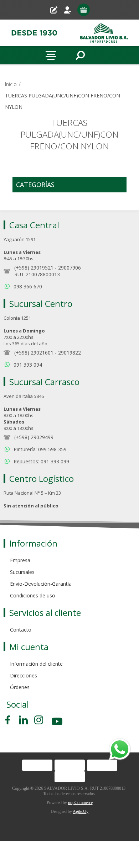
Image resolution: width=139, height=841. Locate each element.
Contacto (20, 629)
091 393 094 (28, 364)
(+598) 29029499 (33, 437)
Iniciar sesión (70, 10)
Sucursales (22, 572)
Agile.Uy (80, 811)
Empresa (20, 560)
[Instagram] (38, 719)
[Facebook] (8, 719)
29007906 (69, 267)
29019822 (69, 352)
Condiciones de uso (32, 595)
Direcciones (23, 675)
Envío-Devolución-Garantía (41, 583)
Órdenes (20, 687)
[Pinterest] (23, 719)
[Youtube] (58, 722)
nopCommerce (80, 802)
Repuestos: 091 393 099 (41, 461)
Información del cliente (36, 663)
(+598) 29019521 (33, 267)
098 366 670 (28, 286)
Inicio (11, 84)
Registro (56, 10)
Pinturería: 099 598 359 (40, 449)
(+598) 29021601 (33, 352)
